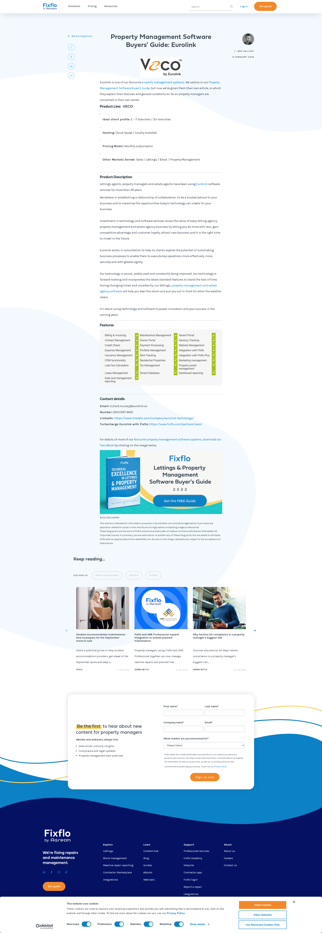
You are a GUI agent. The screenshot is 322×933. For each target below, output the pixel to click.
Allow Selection (263, 914)
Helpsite (189, 865)
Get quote (265, 6)
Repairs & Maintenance (107, 575)
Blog (146, 858)
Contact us (230, 865)
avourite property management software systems (168, 439)
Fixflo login (191, 879)
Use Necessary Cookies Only (263, 924)
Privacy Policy (176, 913)
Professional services (196, 851)
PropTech (134, 575)
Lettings (153, 575)
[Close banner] (294, 902)
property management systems (163, 82)
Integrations (110, 879)
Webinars (149, 879)
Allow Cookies (262, 905)
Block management (115, 858)
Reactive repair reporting (118, 865)
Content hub (150, 851)
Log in (244, 6)
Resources (110, 6)
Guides (147, 865)
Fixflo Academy (193, 858)
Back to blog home (82, 36)
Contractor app (193, 872)
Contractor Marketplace (117, 872)
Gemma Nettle (142, 669)
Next (247, 630)
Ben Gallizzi (246, 51)
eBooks (147, 872)
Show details (197, 924)
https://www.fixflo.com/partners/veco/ (175, 424)
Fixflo (79, 669)
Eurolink (202, 184)
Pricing (92, 6)
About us (229, 851)
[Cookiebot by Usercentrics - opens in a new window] (44, 926)
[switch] (119, 924)
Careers (228, 858)
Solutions (74, 6)
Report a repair (193, 886)
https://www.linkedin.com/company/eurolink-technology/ (154, 418)
